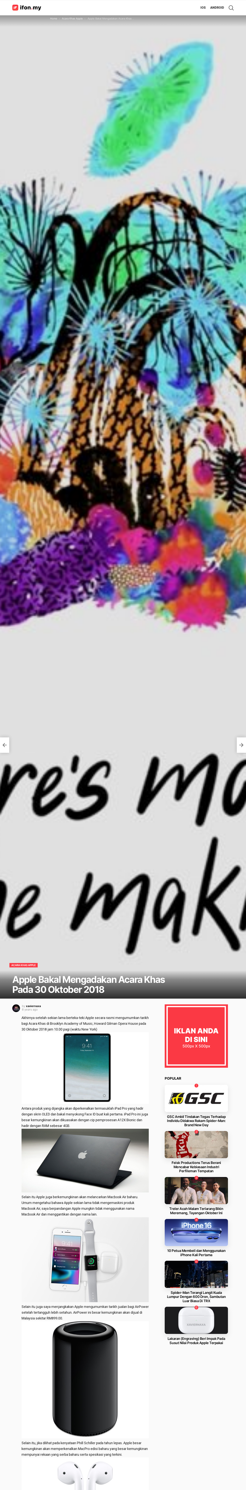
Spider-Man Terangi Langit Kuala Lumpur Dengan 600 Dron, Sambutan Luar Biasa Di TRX (196, 1297)
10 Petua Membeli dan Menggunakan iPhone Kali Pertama (196, 1253)
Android (217, 7)
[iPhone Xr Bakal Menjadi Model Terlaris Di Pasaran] (241, 745)
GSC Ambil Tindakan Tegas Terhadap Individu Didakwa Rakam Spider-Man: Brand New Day (196, 1121)
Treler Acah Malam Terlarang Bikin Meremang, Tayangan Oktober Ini (196, 1211)
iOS (203, 7)
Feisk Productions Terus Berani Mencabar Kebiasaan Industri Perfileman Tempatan (196, 1167)
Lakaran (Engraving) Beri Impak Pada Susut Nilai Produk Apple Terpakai (196, 1341)
